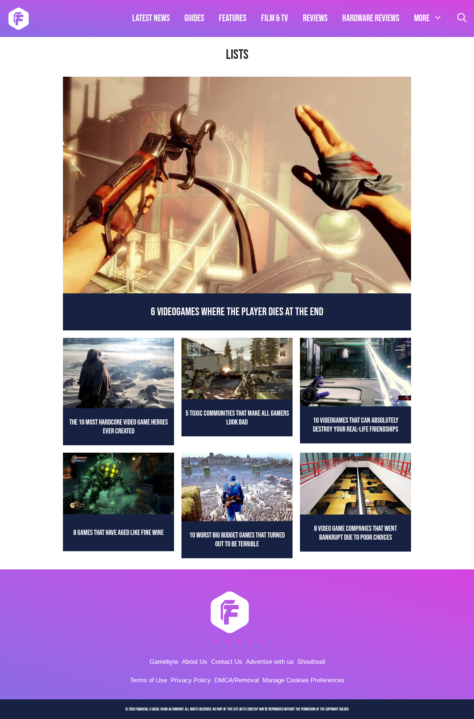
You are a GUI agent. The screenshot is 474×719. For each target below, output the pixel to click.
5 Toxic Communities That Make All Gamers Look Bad (237, 418)
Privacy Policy (191, 680)
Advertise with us (270, 661)
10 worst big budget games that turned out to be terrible (237, 540)
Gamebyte (164, 661)
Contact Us (226, 661)
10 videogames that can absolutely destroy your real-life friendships (355, 425)
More (422, 18)
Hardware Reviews (370, 18)
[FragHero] (18, 18)
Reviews (315, 18)
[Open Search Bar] (462, 18)
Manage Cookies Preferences (303, 680)
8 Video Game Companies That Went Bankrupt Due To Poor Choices (355, 533)
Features (232, 18)
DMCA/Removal (236, 680)
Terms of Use (148, 680)
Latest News (151, 18)
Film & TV (274, 18)
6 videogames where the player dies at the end (237, 312)
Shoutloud (311, 661)
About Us (194, 661)
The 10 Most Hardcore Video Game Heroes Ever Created (118, 427)
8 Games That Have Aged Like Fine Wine (118, 532)
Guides (194, 18)
